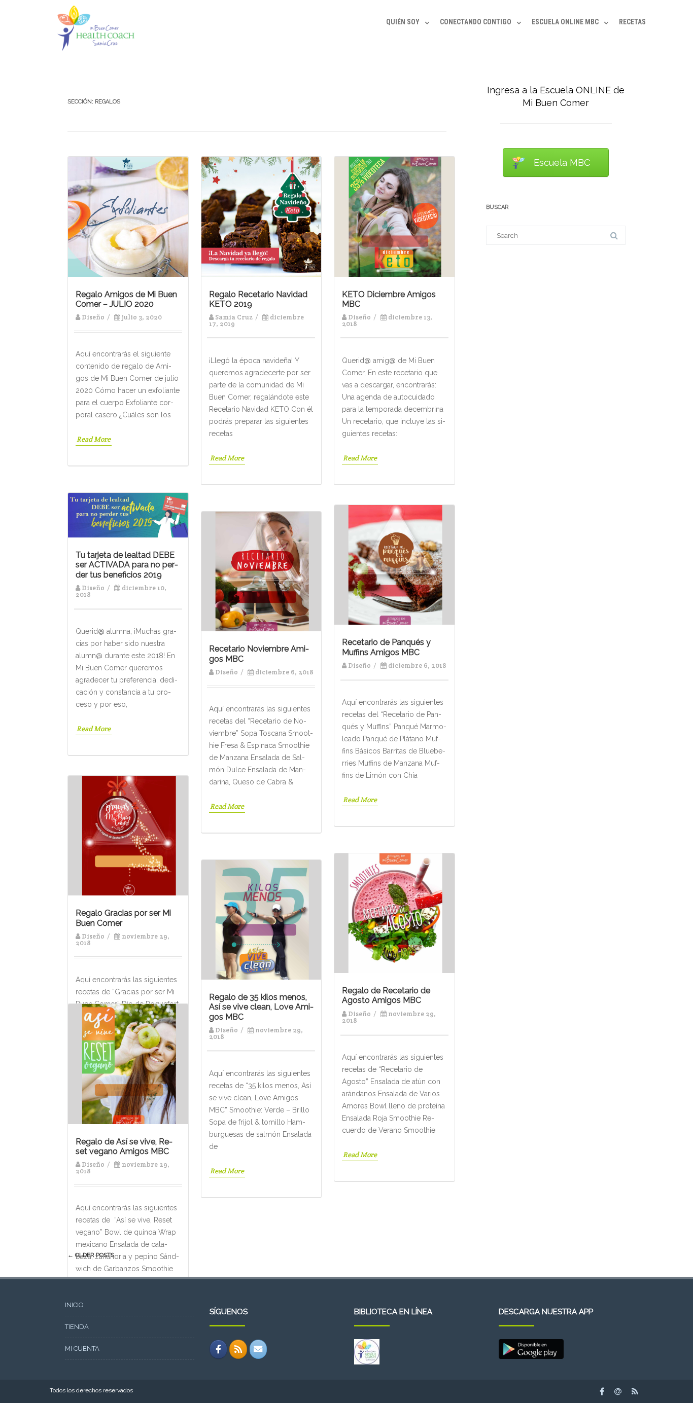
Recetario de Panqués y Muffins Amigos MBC (386, 647)
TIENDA (77, 1326)
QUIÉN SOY (403, 22)
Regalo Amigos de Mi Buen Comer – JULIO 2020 (126, 299)
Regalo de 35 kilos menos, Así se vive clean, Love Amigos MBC (261, 1006)
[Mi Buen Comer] (93, 54)
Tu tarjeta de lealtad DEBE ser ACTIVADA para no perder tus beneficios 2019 (127, 564)
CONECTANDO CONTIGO (475, 22)
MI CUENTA (82, 1348)
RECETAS (632, 22)
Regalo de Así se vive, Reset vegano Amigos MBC (124, 1146)
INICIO (74, 1305)
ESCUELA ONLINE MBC (565, 22)
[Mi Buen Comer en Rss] (238, 1349)
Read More (94, 439)
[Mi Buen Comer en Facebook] (218, 1349)
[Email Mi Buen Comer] (258, 1349)
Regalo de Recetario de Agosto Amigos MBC (386, 995)
